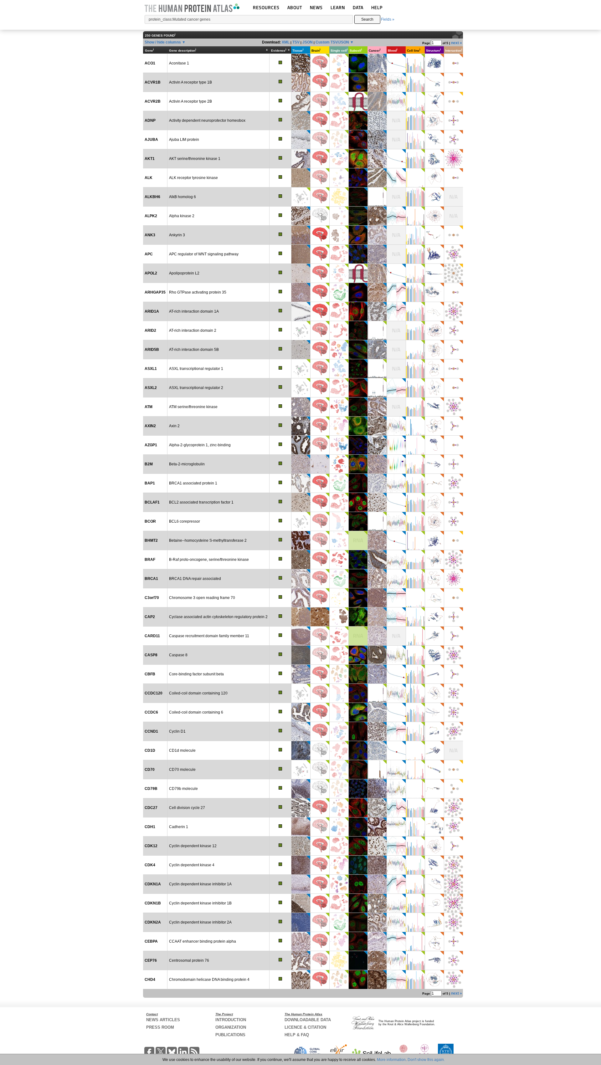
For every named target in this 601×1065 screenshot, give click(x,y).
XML (286, 42)
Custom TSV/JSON (332, 42)
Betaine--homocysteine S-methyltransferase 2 (208, 540)
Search (367, 19)
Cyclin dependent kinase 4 (191, 865)
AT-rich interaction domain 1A (194, 311)
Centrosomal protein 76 (189, 960)
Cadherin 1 (178, 827)
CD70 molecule (182, 769)
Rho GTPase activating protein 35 (197, 292)
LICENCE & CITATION (305, 1027)
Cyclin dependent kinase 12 (193, 846)
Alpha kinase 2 (181, 216)
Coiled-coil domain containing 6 (196, 712)
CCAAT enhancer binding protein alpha (202, 941)
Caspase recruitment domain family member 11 (209, 636)
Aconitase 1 (179, 63)
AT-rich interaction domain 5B (194, 349)
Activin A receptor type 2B (190, 101)
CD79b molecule (183, 788)
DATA (358, 7)
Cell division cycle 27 (187, 808)
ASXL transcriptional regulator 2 (196, 388)
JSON (307, 42)
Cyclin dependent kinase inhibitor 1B (200, 903)
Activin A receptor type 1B (190, 82)
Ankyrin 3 (177, 235)
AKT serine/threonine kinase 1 (194, 158)
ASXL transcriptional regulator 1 (196, 368)
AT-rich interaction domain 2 (192, 330)
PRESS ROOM (160, 1027)
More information (391, 1059)
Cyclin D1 (177, 731)
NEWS (316, 7)
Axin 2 (174, 426)
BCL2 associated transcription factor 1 (201, 502)
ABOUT (294, 7)
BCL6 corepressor (184, 521)
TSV (296, 42)
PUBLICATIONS (230, 1034)
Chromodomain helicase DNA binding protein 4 (209, 979)
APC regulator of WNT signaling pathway (204, 254)
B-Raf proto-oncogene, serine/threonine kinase (209, 559)
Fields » (387, 19)
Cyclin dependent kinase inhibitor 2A (200, 922)
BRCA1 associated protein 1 (193, 483)
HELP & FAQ (297, 1034)
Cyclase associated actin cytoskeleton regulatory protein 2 (218, 617)
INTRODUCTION (230, 1019)
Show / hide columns (163, 42)
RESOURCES (266, 7)
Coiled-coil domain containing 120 (198, 693)
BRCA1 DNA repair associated (195, 578)
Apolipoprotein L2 (184, 273)
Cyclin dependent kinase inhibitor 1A (200, 884)
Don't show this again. (426, 1059)
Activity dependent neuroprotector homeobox (207, 120)
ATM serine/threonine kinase (193, 407)
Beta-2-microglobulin (187, 464)
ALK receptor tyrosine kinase (193, 178)
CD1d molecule (182, 750)
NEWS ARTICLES (163, 1019)
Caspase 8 (178, 655)
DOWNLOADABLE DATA (308, 1019)
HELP (377, 7)
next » (456, 43)
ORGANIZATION (230, 1027)
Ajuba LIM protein (184, 139)
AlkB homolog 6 (182, 197)
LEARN (338, 7)
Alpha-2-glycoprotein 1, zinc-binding (200, 445)
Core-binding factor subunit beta (196, 674)
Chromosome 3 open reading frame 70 (202, 598)
